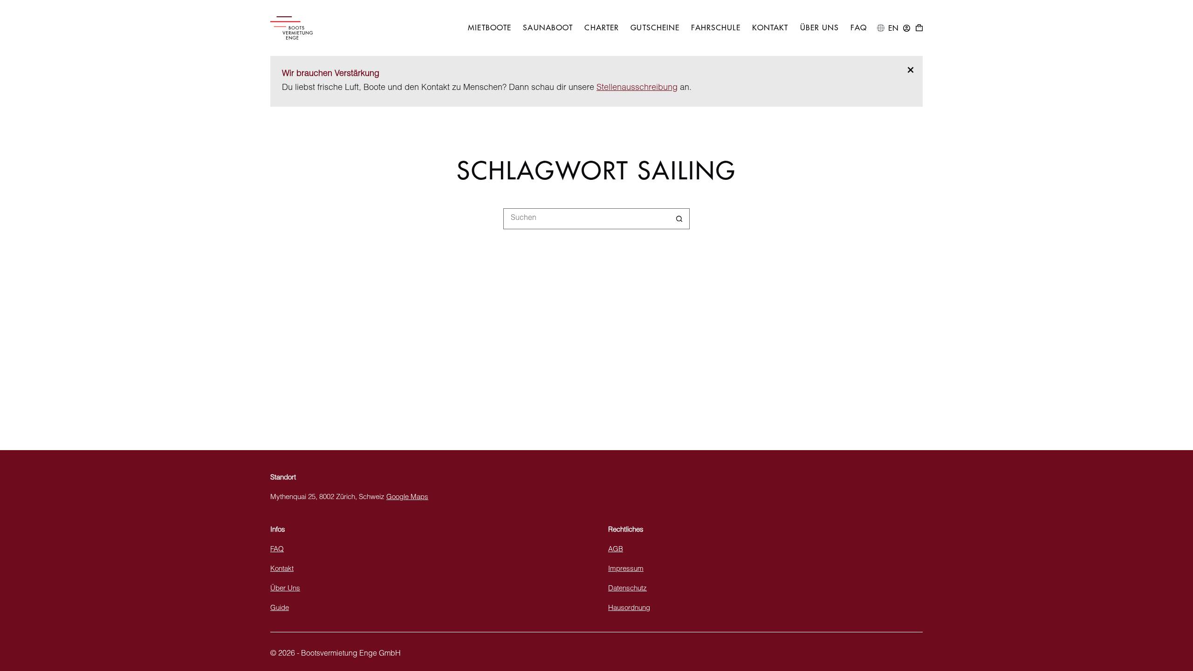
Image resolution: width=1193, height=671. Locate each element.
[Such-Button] (679, 218)
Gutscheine (655, 28)
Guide (279, 608)
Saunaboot (548, 28)
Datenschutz (627, 588)
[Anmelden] (906, 28)
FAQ (858, 28)
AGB (615, 549)
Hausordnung (629, 608)
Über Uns (819, 28)
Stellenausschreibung (637, 88)
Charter (601, 28)
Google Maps (407, 497)
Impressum (626, 569)
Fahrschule (715, 28)
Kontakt (770, 28)
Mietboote (489, 28)
